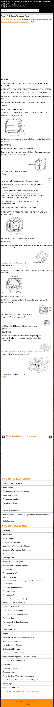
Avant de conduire (10, 495)
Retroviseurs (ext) (10, 573)
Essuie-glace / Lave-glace (13, 562)
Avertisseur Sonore (10, 554)
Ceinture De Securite (11, 607)
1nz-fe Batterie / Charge (12, 645)
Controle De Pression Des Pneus (16, 660)
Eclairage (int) (8, 618)
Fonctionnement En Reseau (14, 653)
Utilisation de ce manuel (12, 484)
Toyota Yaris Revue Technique (10, 19)
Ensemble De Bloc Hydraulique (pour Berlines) (15, 22)
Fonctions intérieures (11, 503)
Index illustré (8, 488)
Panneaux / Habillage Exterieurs (15, 565)
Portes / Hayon (9, 569)
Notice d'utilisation (15, 1)
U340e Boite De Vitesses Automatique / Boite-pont (23, 691)
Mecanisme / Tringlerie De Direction (17, 546)
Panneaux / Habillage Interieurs (15, 622)
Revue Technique (29, 1)
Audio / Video (8, 538)
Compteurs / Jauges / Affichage (15, 614)
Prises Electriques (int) (12, 626)
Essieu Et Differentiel (11, 687)
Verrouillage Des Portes (12, 641)
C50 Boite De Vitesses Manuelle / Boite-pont (20, 680)
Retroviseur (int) (9, 630)
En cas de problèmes (11, 511)
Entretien (6, 507)
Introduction (7, 535)
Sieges (5, 634)
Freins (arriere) (9, 591)
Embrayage (7, 684)
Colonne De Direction (11, 542)
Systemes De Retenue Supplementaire (18, 637)
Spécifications (8, 521)
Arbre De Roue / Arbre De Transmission (18, 676)
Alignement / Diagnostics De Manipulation (19, 657)
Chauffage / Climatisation (13, 610)
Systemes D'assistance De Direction (17, 550)
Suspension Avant (10, 672)
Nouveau (39, 1)
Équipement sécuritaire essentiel (16, 491)
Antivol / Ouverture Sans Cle (14, 603)
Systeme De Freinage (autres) (15, 599)
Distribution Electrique (11, 649)
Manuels (4, 1)
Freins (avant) (8, 595)
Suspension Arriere (10, 668)
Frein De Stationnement (12, 587)
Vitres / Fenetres (9, 577)
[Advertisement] (27, 50)
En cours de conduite (11, 499)
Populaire (46, 1)
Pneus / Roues (8, 664)
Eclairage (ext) (8, 558)
